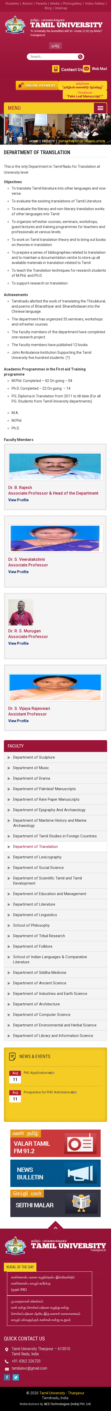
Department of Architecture (36, 1004)
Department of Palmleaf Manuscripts (44, 789)
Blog (48, 8)
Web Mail (99, 69)
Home (33, 141)
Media (55, 3)
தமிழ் (55, 46)
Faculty (48, 141)
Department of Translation (35, 846)
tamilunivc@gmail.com (29, 1368)
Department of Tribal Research (39, 936)
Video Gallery (95, 3)
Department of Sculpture (34, 757)
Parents (41, 3)
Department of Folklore (32, 946)
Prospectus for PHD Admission (47, 1088)
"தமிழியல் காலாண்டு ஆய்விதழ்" (82, 85)
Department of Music (31, 768)
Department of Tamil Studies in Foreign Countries (55, 836)
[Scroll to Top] (55, 1228)
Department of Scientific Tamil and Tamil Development (47, 881)
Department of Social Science (38, 867)
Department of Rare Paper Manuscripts (46, 799)
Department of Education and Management (49, 893)
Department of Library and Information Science (53, 1035)
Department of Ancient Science (39, 983)
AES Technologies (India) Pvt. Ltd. (67, 1404)
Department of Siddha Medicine (39, 972)
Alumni (27, 3)
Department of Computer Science (41, 1014)
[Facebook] (7, 1377)
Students (12, 3)
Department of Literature (34, 904)
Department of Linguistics (35, 915)
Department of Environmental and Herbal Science (55, 1025)
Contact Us (72, 69)
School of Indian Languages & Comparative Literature (50, 959)
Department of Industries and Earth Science (50, 993)
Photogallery (72, 3)
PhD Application (36, 1068)
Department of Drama (31, 778)
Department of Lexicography (37, 857)
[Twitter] (16, 1377)
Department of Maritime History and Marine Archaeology (49, 823)
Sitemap (61, 8)
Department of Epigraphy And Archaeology (49, 810)
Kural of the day (20, 1267)
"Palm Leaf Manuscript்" (85, 94)
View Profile (18, 500)
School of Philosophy (31, 925)
